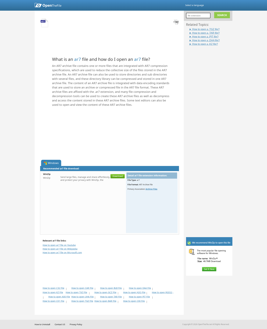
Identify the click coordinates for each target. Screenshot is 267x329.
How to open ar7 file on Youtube (59, 245)
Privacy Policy (76, 324)
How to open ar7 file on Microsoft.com (62, 252)
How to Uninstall (42, 324)
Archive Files (151, 189)
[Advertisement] (210, 92)
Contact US (60, 324)
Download (117, 176)
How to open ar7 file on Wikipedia (60, 248)
